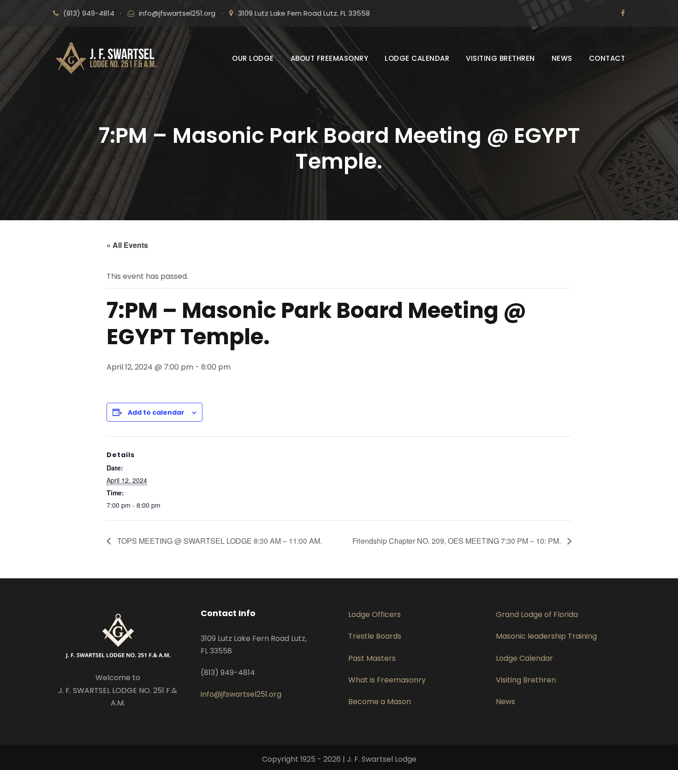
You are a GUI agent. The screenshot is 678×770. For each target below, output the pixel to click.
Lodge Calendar (524, 658)
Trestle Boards (374, 636)
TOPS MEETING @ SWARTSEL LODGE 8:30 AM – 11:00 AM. (218, 540)
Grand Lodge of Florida (537, 614)
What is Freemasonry (387, 680)
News (505, 701)
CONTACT (607, 58)
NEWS (562, 58)
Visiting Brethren (526, 680)
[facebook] (623, 13)
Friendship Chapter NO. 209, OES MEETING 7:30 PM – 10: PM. (457, 540)
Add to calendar (156, 412)
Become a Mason (379, 701)
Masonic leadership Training (546, 636)
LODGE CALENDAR (417, 58)
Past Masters (372, 658)
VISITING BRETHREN (500, 58)
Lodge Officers (374, 614)
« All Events (127, 245)
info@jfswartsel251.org (177, 13)
